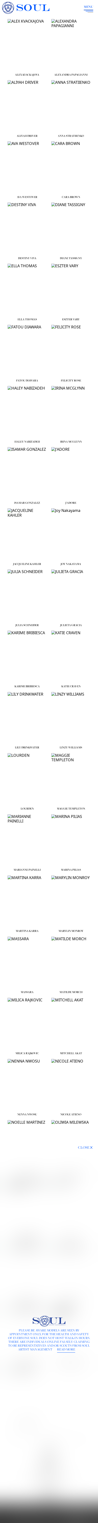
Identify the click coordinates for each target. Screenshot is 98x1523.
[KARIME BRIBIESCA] (27, 657)
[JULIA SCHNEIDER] (27, 595)
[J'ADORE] (70, 473)
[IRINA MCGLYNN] (70, 412)
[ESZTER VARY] (70, 290)
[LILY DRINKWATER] (27, 718)
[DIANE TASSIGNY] (70, 229)
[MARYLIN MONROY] (70, 901)
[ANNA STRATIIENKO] (70, 106)
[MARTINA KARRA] (27, 901)
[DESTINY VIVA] (27, 229)
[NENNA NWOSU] (27, 1085)
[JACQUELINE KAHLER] (27, 534)
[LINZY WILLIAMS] (70, 718)
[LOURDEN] (27, 779)
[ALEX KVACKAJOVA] (27, 45)
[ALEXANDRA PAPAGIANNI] (70, 45)
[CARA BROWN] (70, 167)
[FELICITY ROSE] (70, 351)
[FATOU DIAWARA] (27, 351)
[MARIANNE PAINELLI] (27, 840)
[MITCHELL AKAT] (70, 1024)
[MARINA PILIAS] (70, 840)
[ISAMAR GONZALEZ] (27, 473)
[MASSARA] (27, 963)
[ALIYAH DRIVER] (27, 106)
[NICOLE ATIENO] (70, 1085)
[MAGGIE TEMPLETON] (70, 779)
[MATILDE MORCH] (70, 963)
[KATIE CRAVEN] (70, 657)
